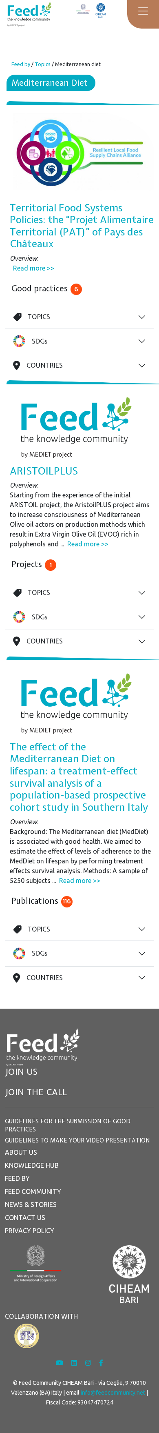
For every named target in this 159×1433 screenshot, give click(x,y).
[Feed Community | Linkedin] (75, 1362)
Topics (43, 64)
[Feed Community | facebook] (101, 1362)
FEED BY (17, 1178)
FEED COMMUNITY (33, 1191)
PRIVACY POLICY (29, 1230)
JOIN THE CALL (36, 1092)
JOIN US (21, 1072)
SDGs (39, 341)
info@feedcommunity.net (113, 1392)
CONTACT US (25, 1217)
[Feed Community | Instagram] (89, 1362)
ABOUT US (21, 1152)
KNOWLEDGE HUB (32, 1165)
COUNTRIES (44, 365)
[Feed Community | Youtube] (60, 1362)
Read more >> (33, 268)
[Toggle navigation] (143, 11)
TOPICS (39, 316)
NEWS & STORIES (31, 1204)
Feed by (20, 64)
